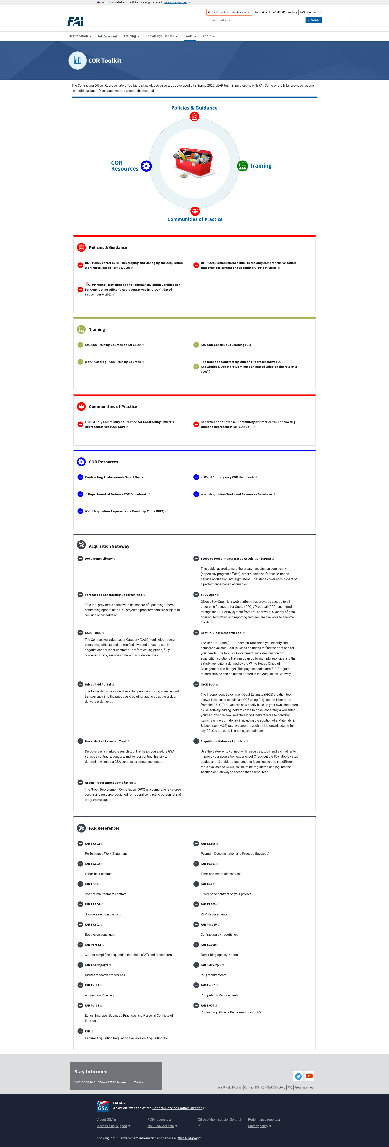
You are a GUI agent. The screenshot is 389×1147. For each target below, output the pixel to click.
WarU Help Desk (228, 1087)
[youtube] (309, 1076)
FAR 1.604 (207, 1005)
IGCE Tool (208, 684)
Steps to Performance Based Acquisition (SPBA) (236, 558)
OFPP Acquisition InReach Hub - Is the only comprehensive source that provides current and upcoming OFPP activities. (249, 265)
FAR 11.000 (208, 945)
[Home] (78, 22)
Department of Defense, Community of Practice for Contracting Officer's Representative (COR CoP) (248, 424)
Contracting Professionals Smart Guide (114, 477)
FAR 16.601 (208, 864)
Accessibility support (112, 1126)
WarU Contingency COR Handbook (229, 477)
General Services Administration (177, 1108)
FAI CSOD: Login (217, 12)
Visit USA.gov (188, 1138)
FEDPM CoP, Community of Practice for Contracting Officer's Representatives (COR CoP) (129, 424)
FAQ (302, 12)
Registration (239, 12)
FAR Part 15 (209, 924)
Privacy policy (258, 1126)
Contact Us (314, 12)
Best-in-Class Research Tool (222, 633)
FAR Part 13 (93, 945)
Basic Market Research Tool (105, 741)
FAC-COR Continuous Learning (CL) (226, 345)
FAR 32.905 (208, 843)
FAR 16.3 (90, 884)
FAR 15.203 (208, 904)
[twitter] (298, 1076)
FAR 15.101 (92, 924)
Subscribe (260, 12)
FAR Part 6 (208, 985)
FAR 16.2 (206, 884)
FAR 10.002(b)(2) (96, 965)
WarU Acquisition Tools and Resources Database (236, 494)
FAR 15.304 (92, 904)
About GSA (105, 1119)
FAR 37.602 (92, 843)
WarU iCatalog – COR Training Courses (113, 362)
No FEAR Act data (160, 1126)
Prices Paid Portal (98, 684)
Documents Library (99, 558)
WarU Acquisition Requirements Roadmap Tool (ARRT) (125, 511)
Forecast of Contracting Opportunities (113, 595)
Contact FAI (251, 1087)
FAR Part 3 (92, 1005)
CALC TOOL (93, 633)
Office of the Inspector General (219, 1119)
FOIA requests (157, 1119)
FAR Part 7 (92, 985)
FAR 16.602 (92, 864)
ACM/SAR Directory (285, 12)
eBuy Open (208, 595)
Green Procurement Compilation (109, 782)
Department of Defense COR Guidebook (117, 494)
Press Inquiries (303, 1087)
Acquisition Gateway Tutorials (223, 741)
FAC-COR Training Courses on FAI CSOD (113, 345)
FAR (87, 1031)
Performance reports (262, 1119)
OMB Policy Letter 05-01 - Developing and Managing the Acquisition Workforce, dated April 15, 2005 (134, 265)
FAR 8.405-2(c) (211, 965)
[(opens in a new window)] (103, 1105)
